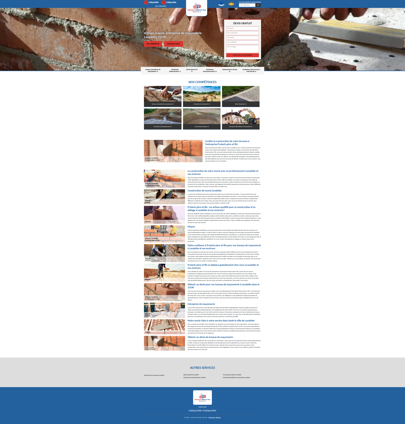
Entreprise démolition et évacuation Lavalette (236, 377)
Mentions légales (215, 417)
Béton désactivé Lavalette (191, 375)
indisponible (154, 2)
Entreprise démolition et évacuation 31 (251, 70)
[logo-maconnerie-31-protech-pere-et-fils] (202, 397)
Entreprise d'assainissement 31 (210, 70)
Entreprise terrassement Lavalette (154, 375)
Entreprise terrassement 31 (175, 70)
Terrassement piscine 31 (229, 70)
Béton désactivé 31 (192, 70)
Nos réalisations (153, 44)
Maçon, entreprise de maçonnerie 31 (152, 70)
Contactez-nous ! (173, 44)
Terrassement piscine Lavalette (232, 375)
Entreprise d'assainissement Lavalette (195, 377)
